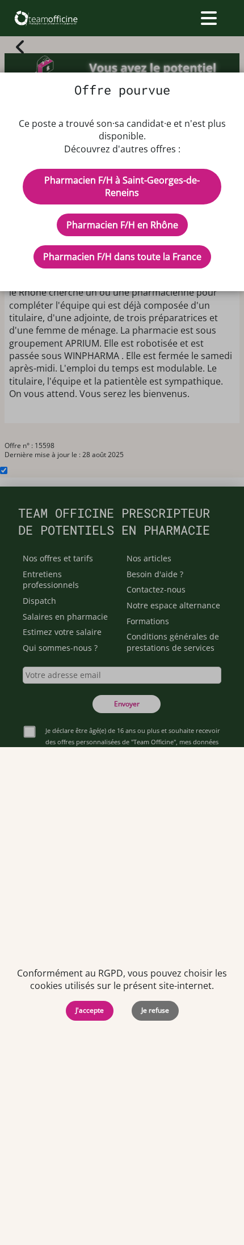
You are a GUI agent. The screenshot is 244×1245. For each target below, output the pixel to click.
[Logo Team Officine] (46, 18)
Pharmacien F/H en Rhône (122, 225)
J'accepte (89, 1010)
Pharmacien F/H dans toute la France (122, 256)
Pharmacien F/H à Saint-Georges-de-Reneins (122, 186)
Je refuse (155, 1010)
